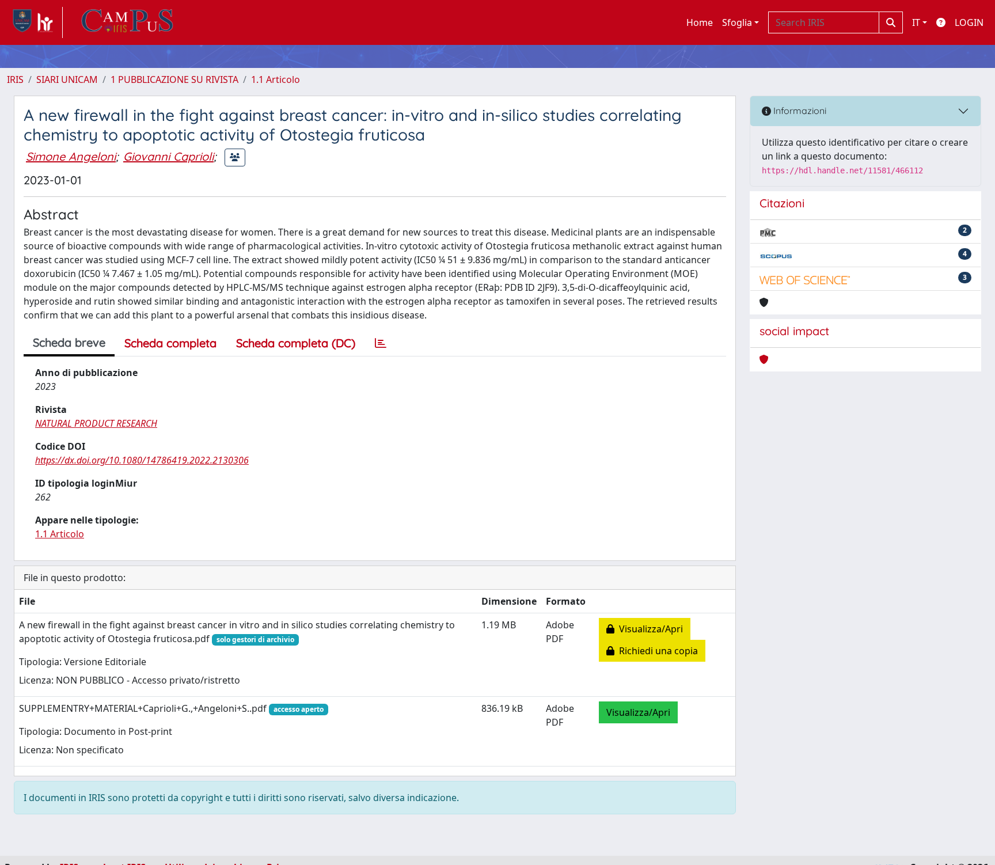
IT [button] (916, 22)
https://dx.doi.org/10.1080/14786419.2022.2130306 (142, 460)
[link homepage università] (127, 22)
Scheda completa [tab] (170, 343)
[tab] (380, 343)
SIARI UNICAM (67, 79)
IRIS (15, 79)
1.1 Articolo (275, 79)
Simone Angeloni (71, 156)
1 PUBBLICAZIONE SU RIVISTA (174, 79)
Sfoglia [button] (737, 22)
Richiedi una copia (656, 650)
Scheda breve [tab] (69, 342)
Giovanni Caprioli (168, 156)
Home (699, 22)
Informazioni (798, 110)
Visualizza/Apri (648, 629)
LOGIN (969, 22)
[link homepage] (35, 22)
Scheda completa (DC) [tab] (295, 343)
